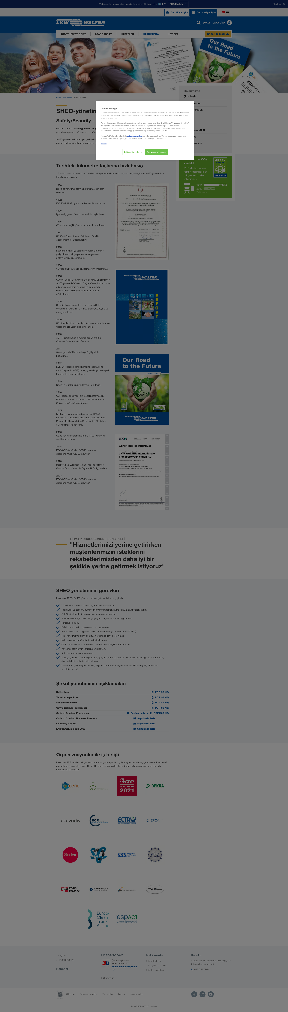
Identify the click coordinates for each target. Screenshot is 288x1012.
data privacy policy (134, 136)
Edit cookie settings (133, 152)
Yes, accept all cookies (156, 152)
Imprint (103, 144)
